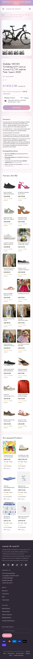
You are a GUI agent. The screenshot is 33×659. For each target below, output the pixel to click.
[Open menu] (3, 9)
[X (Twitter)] (21, 565)
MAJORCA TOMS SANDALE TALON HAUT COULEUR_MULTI (22, 218)
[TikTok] (17, 565)
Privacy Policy (6, 611)
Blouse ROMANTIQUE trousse (9, 319)
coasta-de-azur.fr (13, 8)
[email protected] (17, 162)
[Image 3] (16, 52)
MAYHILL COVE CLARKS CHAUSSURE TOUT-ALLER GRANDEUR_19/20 (23, 269)
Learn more (6, 93)
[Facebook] (4, 565)
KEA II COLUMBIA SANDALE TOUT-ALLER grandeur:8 (8, 294)
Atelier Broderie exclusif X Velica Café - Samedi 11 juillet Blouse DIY (23, 243)
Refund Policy (6, 608)
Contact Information (8, 621)
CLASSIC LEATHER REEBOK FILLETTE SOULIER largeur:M (8, 243)
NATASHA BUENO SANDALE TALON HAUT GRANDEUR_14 (23, 370)
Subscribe (7, 635)
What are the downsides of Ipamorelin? (7, 517)
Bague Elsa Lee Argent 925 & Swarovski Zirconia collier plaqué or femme (23, 517)
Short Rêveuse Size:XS (23, 293)
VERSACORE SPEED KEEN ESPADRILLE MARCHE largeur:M (9, 370)
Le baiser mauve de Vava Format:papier (8, 456)
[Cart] (30, 9)
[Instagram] (8, 565)
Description (6, 119)
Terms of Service (7, 614)
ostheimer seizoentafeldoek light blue (9, 486)
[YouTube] (12, 565)
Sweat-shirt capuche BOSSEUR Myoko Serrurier (23, 395)
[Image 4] (21, 52)
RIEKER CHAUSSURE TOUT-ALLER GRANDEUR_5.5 (9, 420)
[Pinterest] (26, 565)
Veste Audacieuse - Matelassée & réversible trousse (9, 344)
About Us (5, 591)
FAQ (3, 597)
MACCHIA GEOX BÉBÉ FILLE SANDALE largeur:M (9, 218)
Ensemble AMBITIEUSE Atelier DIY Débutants (23, 319)
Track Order (5, 600)
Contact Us (5, 594)
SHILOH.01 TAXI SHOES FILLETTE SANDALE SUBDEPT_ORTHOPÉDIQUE (23, 420)
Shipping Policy (6, 617)
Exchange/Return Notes (10, 151)
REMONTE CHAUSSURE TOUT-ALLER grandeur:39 (9, 395)
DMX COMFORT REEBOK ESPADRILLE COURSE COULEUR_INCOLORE (9, 193)
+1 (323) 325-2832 (7, 578)
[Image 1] (5, 52)
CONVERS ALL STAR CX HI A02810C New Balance (23, 456)
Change (26, 98)
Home (2, 15)
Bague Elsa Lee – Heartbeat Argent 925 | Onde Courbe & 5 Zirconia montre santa (23, 486)
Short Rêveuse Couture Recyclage (23, 344)
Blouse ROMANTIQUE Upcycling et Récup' (9, 269)
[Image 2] (10, 52)
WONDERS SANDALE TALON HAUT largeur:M (23, 193)
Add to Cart (16, 107)
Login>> (9, 468)
